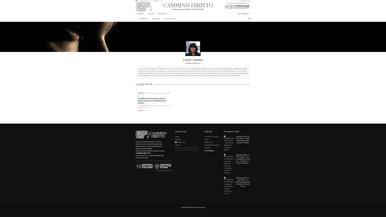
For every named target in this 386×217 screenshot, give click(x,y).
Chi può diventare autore (212, 145)
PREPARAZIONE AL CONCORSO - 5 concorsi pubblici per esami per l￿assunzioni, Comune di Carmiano (242, 159)
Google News (181, 142)
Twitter (177, 137)
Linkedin (177, 145)
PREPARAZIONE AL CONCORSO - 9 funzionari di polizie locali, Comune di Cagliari (242, 140)
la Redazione (143, 18)
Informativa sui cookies (211, 137)
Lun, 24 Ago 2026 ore (144, 1)
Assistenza (140, 13)
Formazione (156, 18)
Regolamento (208, 142)
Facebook (178, 139)
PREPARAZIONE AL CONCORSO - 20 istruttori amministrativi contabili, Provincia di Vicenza (242, 182)
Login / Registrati (243, 13)
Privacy (206, 139)
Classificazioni (170, 18)
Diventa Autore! (162, 13)
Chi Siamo (151, 13)
